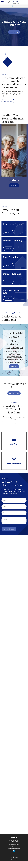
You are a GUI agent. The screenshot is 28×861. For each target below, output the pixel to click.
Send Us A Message (9, 529)
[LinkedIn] (14, 851)
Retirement (14, 859)
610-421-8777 (15, 840)
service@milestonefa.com (14, 848)
